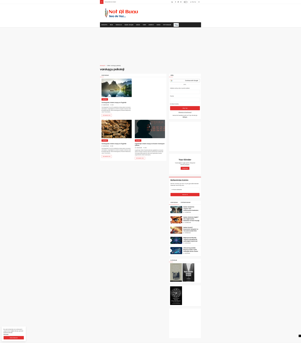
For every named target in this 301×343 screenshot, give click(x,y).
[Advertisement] (172, 12)
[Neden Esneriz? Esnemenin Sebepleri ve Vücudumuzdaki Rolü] (176, 230)
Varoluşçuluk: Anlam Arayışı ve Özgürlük (114, 102)
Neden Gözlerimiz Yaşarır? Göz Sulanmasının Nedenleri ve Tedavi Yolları (190, 209)
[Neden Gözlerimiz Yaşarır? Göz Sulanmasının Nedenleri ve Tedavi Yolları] (176, 209)
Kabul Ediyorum (14, 337)
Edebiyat (151, 25)
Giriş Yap (193, 2)
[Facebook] (175, 2)
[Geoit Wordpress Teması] (122, 13)
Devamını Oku (107, 115)
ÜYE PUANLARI (167, 25)
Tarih (144, 25)
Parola (172, 96)
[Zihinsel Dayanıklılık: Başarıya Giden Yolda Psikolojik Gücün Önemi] (176, 250)
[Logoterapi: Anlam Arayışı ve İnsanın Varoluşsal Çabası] (150, 129)
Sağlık (138, 25)
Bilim (111, 25)
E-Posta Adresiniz (177, 189)
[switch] (185, 2)
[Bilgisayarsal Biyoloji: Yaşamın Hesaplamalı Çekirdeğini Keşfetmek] (176, 240)
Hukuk (158, 25)
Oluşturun (185, 168)
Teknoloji (119, 25)
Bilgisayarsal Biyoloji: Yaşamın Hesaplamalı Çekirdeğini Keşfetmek (190, 239)
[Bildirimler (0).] (199, 2)
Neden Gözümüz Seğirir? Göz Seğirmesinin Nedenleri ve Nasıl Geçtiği (191, 218)
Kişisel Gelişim (129, 25)
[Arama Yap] (172, 2)
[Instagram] (181, 2)
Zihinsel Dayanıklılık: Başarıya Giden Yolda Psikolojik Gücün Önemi (190, 249)
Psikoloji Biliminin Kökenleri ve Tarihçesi (114, 2)
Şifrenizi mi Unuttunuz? (185, 112)
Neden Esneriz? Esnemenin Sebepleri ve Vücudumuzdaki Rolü (190, 229)
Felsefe (105, 99)
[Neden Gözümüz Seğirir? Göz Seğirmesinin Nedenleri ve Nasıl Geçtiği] (176, 219)
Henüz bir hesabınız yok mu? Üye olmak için (185, 116)
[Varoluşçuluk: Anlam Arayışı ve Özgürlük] (117, 88)
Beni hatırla (175, 104)
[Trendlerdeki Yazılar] (101, 2)
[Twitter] (178, 2)
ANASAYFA (104, 25)
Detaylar (6, 334)
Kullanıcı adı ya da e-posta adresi (180, 88)
